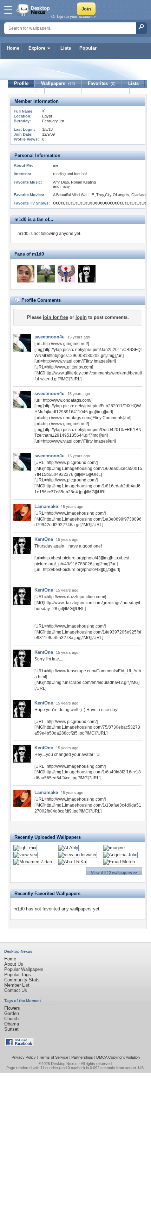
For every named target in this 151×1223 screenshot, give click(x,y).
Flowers (12, 1008)
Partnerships (82, 1057)
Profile (21, 83)
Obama (11, 1024)
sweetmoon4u (49, 336)
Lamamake (46, 506)
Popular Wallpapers (24, 969)
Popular (88, 48)
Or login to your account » (73, 16)
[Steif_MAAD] (46, 273)
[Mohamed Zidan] (32, 861)
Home (13, 48)
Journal (26, 90)
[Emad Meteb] (119, 861)
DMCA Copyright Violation (118, 1057)
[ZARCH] (66, 273)
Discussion (63, 90)
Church (11, 1018)
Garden (11, 1013)
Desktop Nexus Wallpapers (33, 10)
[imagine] (114, 847)
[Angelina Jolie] (120, 854)
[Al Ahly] (68, 847)
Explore (36, 48)
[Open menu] (8, 10)
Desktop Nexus (64, 1063)
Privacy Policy (24, 1057)
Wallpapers (58, 83)
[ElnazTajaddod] (25, 273)
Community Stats (22, 979)
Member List (16, 985)
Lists (65, 48)
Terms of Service (53, 1057)
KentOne (43, 539)
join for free (55, 317)
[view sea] (25, 854)
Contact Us (15, 990)
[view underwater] (77, 854)
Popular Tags (17, 974)
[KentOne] (86, 273)
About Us (13, 964)
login (81, 317)
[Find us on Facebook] (19, 1044)
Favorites (102, 83)
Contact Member (105, 90)
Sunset (11, 1029)
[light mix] (25, 847)
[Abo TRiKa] (72, 861)
